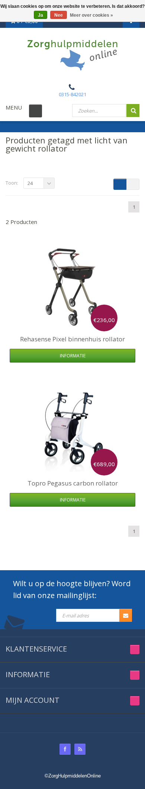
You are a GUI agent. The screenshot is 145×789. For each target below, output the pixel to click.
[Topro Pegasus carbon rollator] (72, 430)
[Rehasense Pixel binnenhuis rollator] (72, 286)
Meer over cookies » (91, 15)
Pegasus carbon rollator (73, 483)
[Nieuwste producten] (80, 749)
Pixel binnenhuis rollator (72, 339)
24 (30, 183)
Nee (58, 15)
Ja (40, 15)
